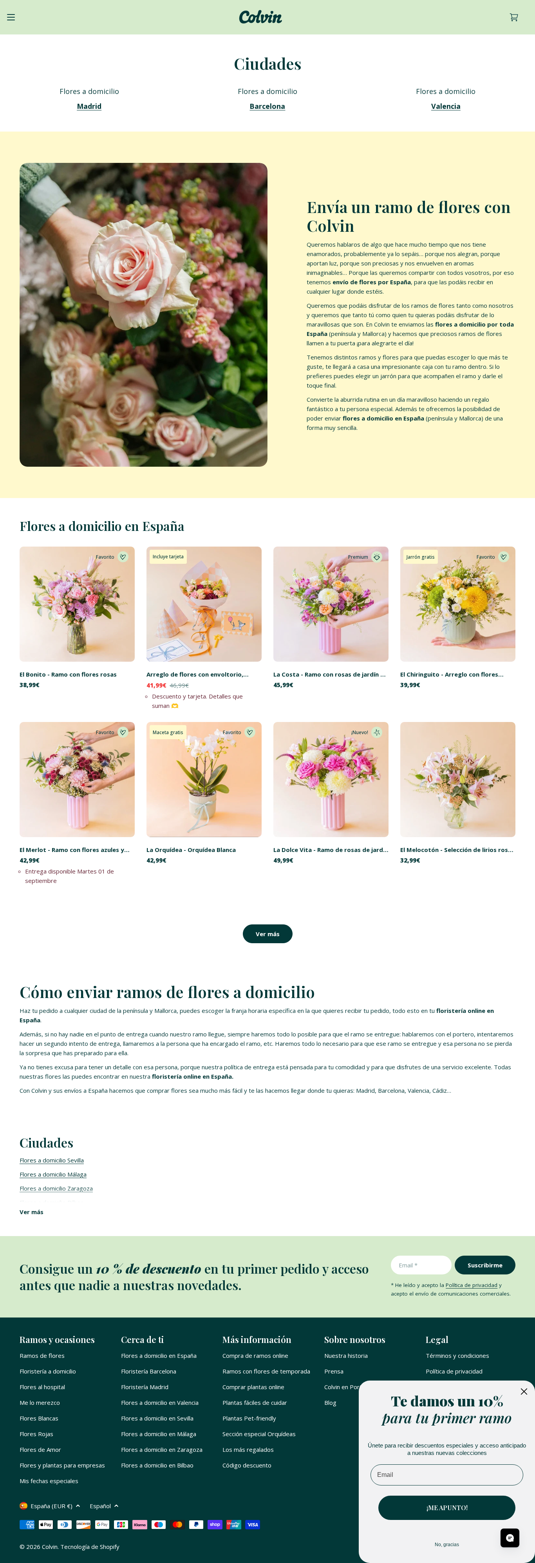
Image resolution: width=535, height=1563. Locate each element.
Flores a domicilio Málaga (53, 1174)
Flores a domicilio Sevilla (52, 1160)
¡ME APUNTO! (447, 1507)
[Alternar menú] (11, 17)
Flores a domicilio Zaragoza (56, 1188)
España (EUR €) (51, 1506)
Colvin (50, 1546)
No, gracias (447, 1544)
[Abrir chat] (510, 1538)
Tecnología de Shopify (89, 1546)
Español (100, 1506)
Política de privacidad (471, 1285)
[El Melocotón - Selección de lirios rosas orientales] (457, 779)
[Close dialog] (524, 1391)
